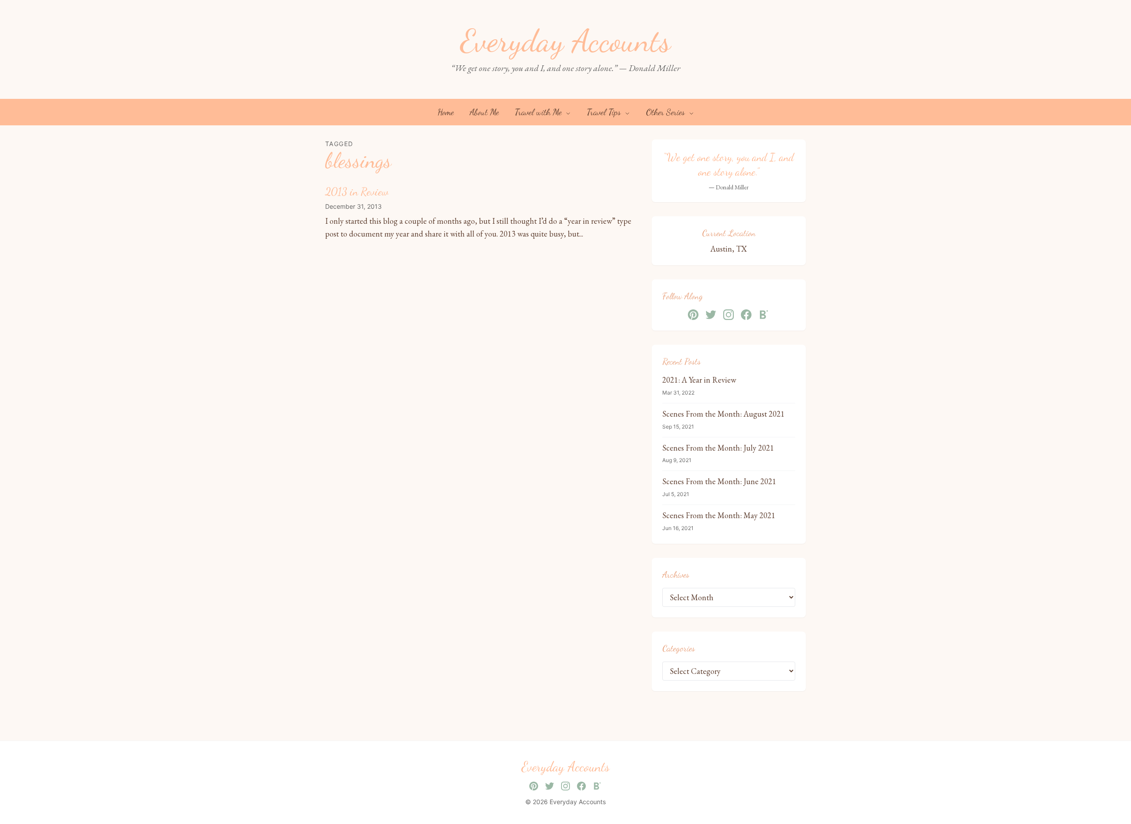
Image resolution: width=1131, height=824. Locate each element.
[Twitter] (711, 314)
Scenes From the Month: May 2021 (718, 515)
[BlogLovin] (764, 314)
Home (445, 112)
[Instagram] (728, 314)
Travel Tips (605, 112)
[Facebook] (746, 314)
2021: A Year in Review (699, 380)
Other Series (666, 112)
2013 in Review (356, 191)
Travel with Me (539, 112)
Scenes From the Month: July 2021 (718, 448)
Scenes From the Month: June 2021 (719, 481)
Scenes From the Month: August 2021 (723, 414)
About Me (484, 112)
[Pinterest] (693, 314)
